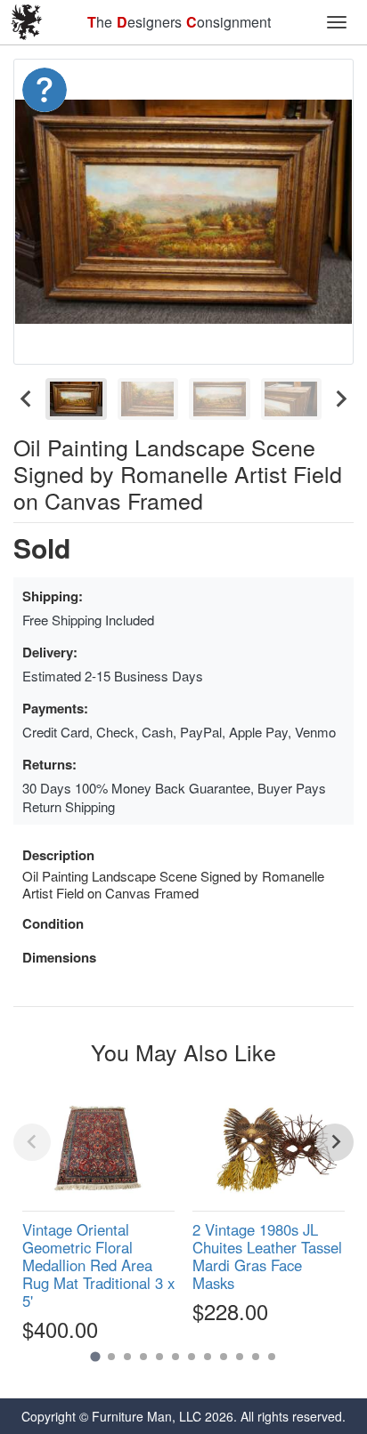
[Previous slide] (32, 1142)
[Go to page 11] (255, 1356)
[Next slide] (340, 399)
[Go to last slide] (26, 399)
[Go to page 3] (127, 1356)
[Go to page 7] (191, 1356)
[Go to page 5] (159, 1356)
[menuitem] (76, 399)
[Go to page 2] (111, 1356)
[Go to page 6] (175, 1356)
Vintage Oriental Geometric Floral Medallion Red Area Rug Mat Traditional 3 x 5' (98, 1265)
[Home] (27, 22)
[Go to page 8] (207, 1356)
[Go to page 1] (95, 1357)
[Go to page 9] (223, 1356)
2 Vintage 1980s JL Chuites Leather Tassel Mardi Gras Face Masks (267, 1256)
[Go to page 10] (239, 1356)
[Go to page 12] (271, 1356)
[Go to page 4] (143, 1356)
